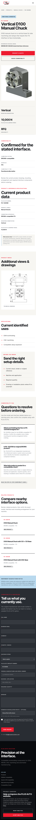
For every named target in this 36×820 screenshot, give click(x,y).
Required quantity (6, 686)
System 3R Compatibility (7, 780)
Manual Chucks (18, 10)
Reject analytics (18, 810)
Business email (5, 627)
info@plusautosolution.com (13, 734)
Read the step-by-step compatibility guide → (14, 482)
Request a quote (18, 53)
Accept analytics (18, 815)
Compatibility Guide (6, 785)
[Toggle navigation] (33, 3)
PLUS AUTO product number (9, 663)
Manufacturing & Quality (7, 782)
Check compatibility (18, 58)
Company (3, 636)
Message (3, 695)
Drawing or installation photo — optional (13, 713)
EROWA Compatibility (6, 777)
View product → (8, 529)
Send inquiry (7, 729)
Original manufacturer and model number (13, 671)
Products (9, 10)
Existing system (6, 655)
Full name (4, 618)
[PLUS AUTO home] (6, 2)
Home (2, 10)
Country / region (6, 645)
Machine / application (7, 679)
